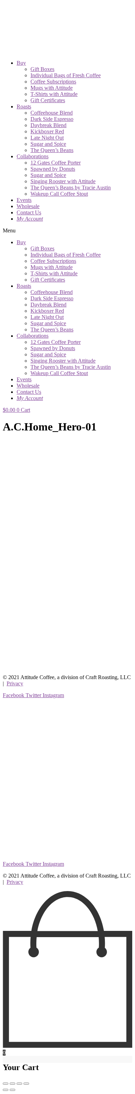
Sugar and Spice (48, 144)
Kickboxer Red (47, 131)
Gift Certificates (47, 100)
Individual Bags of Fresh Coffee (65, 75)
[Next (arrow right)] (12, 1090)
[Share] (12, 1084)
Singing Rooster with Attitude (63, 181)
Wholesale (28, 206)
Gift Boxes (42, 69)
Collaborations (32, 156)
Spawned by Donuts (52, 169)
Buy (21, 63)
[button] (67, 231)
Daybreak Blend (48, 125)
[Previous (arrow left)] (5, 1090)
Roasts (24, 106)
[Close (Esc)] (5, 1084)
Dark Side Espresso (51, 119)
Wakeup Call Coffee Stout (59, 194)
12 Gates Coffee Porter (55, 163)
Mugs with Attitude (51, 88)
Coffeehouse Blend (51, 113)
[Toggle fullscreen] (19, 1084)
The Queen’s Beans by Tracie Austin (70, 187)
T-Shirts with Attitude (54, 94)
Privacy (15, 683)
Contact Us (29, 212)
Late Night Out (47, 138)
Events (24, 200)
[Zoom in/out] (26, 1084)
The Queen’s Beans (51, 150)
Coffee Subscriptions (53, 82)
